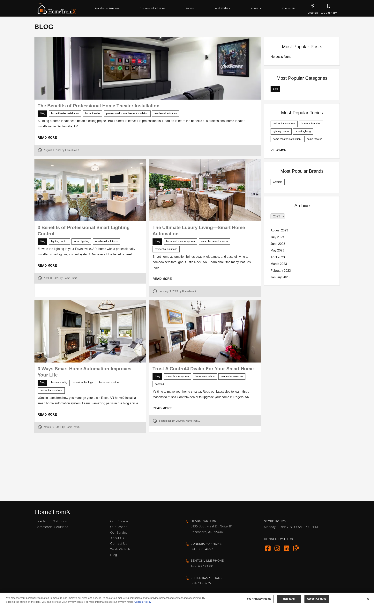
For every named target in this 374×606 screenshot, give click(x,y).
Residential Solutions (107, 8)
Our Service (119, 532)
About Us (256, 8)
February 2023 (281, 270)
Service (190, 8)
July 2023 (277, 237)
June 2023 (278, 243)
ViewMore (280, 150)
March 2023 (279, 263)
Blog (113, 555)
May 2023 (277, 250)
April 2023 (278, 257)
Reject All (289, 598)
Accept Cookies (316, 598)
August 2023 (279, 230)
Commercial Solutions (152, 8)
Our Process (119, 521)
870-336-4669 (202, 549)
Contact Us (288, 8)
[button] (313, 6)
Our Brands (118, 527)
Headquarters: (204, 521)
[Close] (367, 599)
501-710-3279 (201, 583)
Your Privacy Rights (259, 598)
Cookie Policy (142, 601)
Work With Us (222, 8)
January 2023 (280, 277)
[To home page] (56, 7)
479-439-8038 (202, 566)
